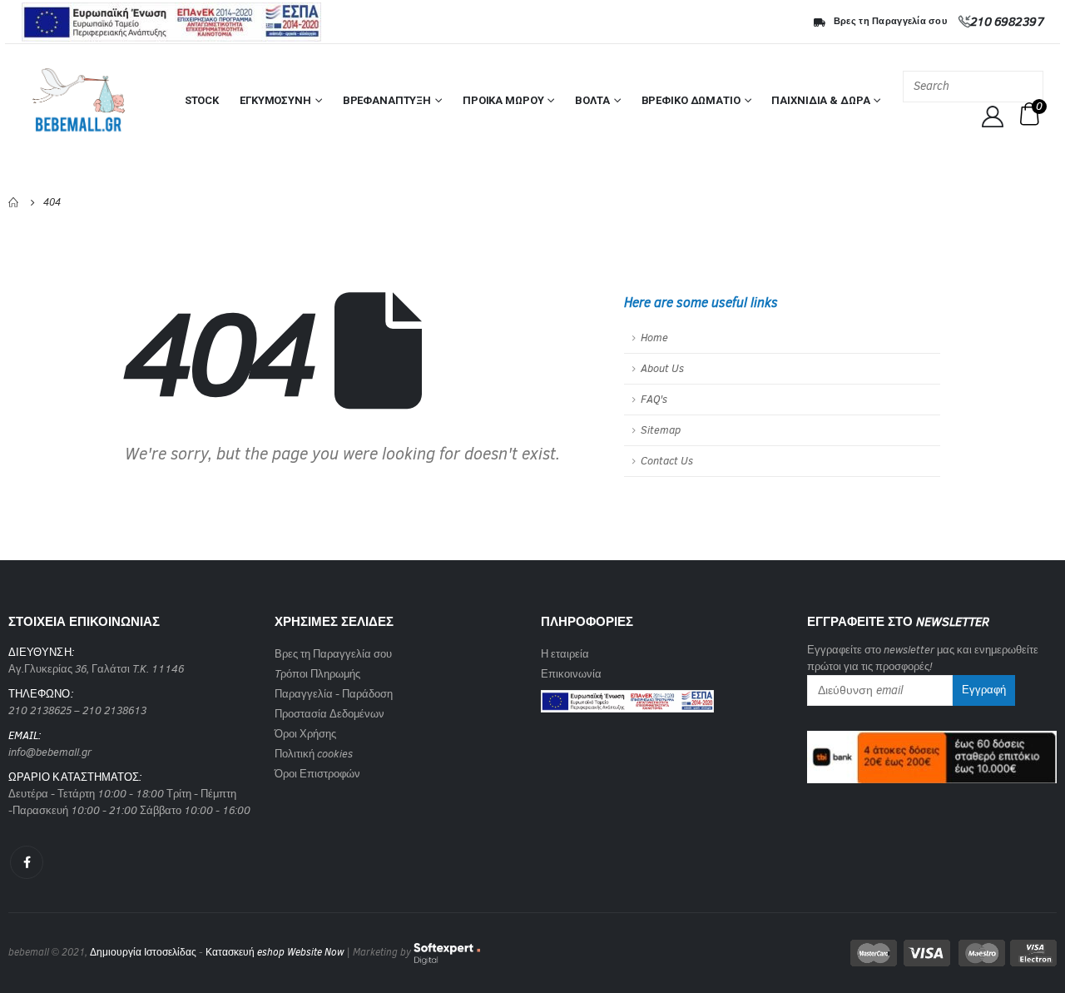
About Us (662, 368)
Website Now (315, 952)
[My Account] (993, 116)
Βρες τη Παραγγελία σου (890, 21)
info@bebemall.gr (50, 752)
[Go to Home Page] (14, 202)
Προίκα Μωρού (503, 100)
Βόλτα (592, 100)
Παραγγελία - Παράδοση (334, 694)
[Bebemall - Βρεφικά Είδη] (79, 101)
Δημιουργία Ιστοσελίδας (143, 952)
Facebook (26, 862)
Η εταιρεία (565, 654)
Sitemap (661, 430)
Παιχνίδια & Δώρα (820, 100)
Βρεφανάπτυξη (387, 100)
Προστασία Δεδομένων (329, 714)
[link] (627, 696)
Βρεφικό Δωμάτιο (691, 100)
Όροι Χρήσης (305, 734)
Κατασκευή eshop (245, 952)
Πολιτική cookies (314, 754)
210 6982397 (1007, 21)
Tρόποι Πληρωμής (317, 674)
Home (654, 337)
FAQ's (654, 399)
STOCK (202, 100)
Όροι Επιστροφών (317, 774)
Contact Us (667, 461)
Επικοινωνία (571, 674)
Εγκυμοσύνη (275, 100)
